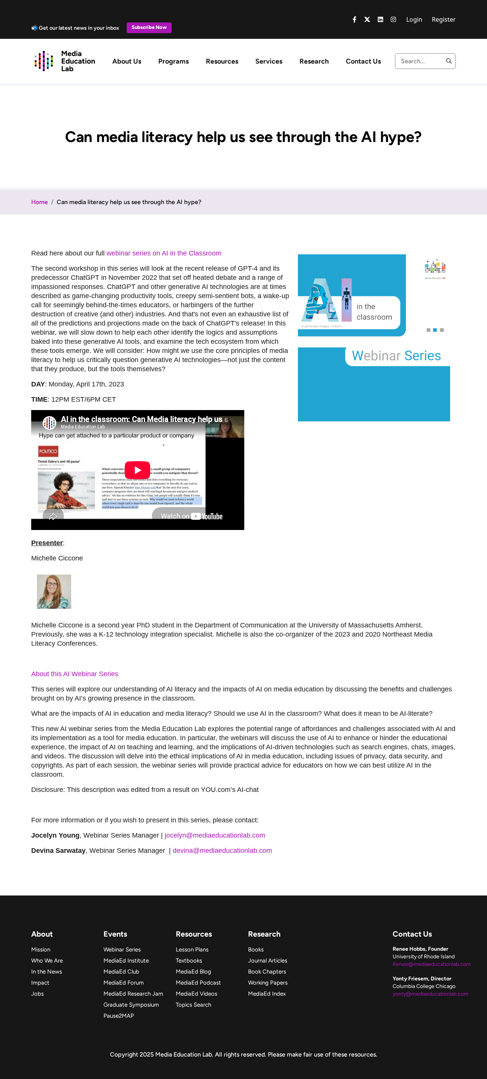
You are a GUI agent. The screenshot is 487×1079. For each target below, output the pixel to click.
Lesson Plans (192, 949)
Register (444, 19)
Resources (222, 61)
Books (256, 949)
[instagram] (393, 19)
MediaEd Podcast (198, 982)
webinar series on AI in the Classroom (164, 253)
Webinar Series (122, 949)
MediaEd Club (121, 971)
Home (39, 202)
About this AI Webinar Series (74, 674)
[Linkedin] (380, 19)
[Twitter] (367, 19)
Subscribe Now (149, 27)
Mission (40, 949)
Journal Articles (267, 960)
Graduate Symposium (131, 1004)
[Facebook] (354, 19)
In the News (46, 971)
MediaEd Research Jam (133, 993)
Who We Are (47, 960)
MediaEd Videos (196, 993)
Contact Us (363, 61)
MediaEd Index (267, 993)
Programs (173, 61)
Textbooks (189, 960)
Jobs (37, 993)
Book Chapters (267, 971)
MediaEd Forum (123, 982)
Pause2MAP (118, 1015)
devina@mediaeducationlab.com (222, 850)
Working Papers (268, 982)
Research (314, 61)
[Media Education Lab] (64, 60)
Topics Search (193, 1004)
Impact (40, 982)
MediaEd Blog (193, 971)
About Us (126, 61)
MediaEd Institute (126, 960)
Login (414, 19)
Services (268, 61)
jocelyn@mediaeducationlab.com (215, 835)
